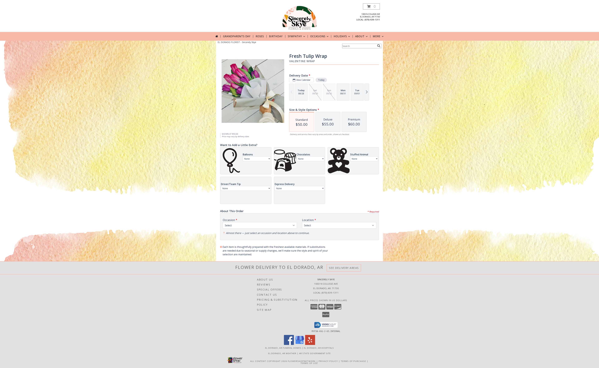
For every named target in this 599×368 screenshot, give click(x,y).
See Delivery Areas (344, 268)
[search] (378, 46)
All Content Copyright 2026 (268, 361)
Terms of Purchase (353, 361)
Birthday (275, 36)
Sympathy (295, 36)
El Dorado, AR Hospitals (319, 347)
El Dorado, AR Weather (282, 353)
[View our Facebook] (289, 344)
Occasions (317, 36)
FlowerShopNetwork (302, 361)
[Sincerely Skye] (299, 17)
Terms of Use (309, 363)
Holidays (340, 36)
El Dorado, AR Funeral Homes (283, 347)
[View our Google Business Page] (299, 344)
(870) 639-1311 (372, 19)
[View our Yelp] (310, 344)
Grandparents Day (237, 36)
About (360, 36)
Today (321, 79)
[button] (371, 6)
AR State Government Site (315, 353)
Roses (260, 36)
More (376, 36)
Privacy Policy (328, 361)
